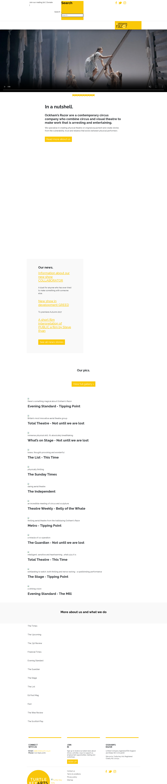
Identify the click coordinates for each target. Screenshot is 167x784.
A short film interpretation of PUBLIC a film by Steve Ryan (54, 325)
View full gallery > (83, 384)
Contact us (71, 771)
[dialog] (57, 10)
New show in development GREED (53, 302)
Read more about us (58, 139)
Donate (50, 2)
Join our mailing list (37, 2)
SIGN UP (72, 761)
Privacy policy (72, 777)
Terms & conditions (74, 774)
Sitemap (70, 780)
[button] (162, 779)
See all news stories (51, 342)
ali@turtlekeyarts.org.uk (42, 751)
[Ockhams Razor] (126, 25)
